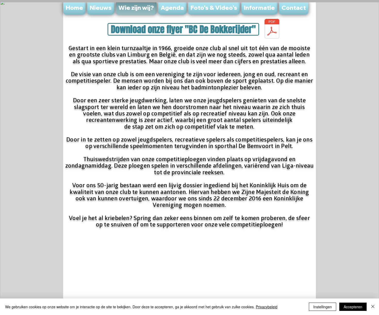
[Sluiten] (373, 307)
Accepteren (353, 306)
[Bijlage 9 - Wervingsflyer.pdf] (272, 29)
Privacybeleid (266, 306)
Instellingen (322, 306)
